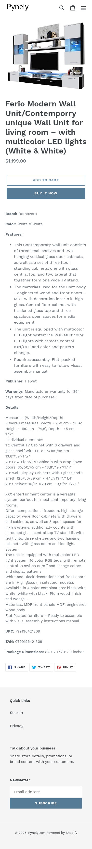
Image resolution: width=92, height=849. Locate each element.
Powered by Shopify (61, 833)
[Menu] (83, 7)
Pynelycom (36, 833)
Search (16, 712)
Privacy (17, 725)
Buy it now (45, 193)
